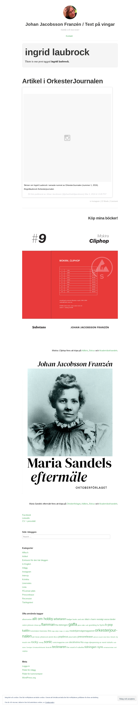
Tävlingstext (27, 602)
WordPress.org (29, 677)
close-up (37, 625)
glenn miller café (83, 625)
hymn (102, 625)
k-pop (109, 624)
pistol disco (53, 637)
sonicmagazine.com (60, 642)
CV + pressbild (28, 521)
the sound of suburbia (75, 647)
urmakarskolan (108, 647)
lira (49, 631)
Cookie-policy (49, 702)
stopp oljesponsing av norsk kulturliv (98, 642)
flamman (48, 624)
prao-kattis (73, 637)
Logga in (26, 666)
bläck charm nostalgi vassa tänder (100, 619)
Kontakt (69, 36)
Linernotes (26, 583)
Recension (27, 598)
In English (26, 564)
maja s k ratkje (64, 631)
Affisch (25, 552)
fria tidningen (61, 625)
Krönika (25, 579)
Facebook (26, 515)
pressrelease (85, 636)
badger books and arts (75, 619)
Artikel (25, 556)
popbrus (63, 636)
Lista (24, 587)
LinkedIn (26, 518)
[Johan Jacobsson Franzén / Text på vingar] (70, 19)
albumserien (27, 619)
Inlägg (24, 568)
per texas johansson (40, 637)
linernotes (43, 631)
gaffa (72, 624)
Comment (114, 201)
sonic (48, 642)
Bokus (92, 350)
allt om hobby (42, 619)
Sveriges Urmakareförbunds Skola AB (39, 647)
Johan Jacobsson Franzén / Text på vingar (70, 24)
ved (115, 647)
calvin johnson (27, 625)
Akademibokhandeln (108, 350)
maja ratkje (55, 631)
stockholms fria (76, 642)
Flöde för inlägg (29, 670)
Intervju (25, 575)
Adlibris (84, 350)
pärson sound (98, 637)
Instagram (96, 201)
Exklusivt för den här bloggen (35, 560)
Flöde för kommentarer (32, 674)
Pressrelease (28, 595)
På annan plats (28, 591)
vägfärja (24, 651)
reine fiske (106, 637)
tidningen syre (93, 646)
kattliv (26, 630)
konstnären (34, 631)
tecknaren (59, 647)
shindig (41, 642)
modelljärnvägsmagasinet (81, 631)
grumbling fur (94, 625)
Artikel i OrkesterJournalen (62, 81)
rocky (34, 642)
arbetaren (60, 619)
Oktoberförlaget (74, 504)
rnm (28, 642)
